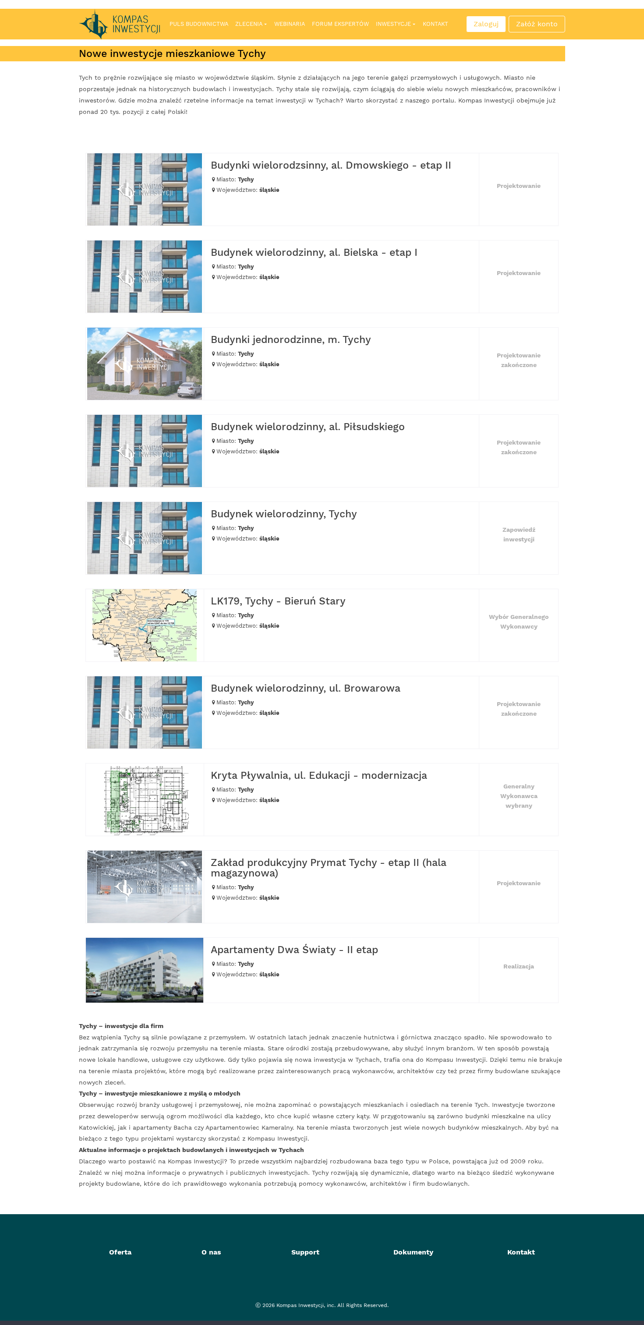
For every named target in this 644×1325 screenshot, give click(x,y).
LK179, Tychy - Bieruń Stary (278, 601)
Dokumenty (413, 1252)
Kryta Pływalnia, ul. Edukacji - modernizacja (319, 775)
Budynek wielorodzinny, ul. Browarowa (305, 688)
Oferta (120, 1252)
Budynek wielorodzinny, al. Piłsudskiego (308, 427)
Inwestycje (393, 24)
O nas (211, 1252)
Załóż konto (537, 24)
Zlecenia (248, 24)
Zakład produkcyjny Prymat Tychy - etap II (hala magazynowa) (328, 868)
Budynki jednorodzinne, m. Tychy (291, 340)
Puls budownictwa (199, 24)
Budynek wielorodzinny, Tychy (284, 514)
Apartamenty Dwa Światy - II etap (294, 950)
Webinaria (289, 24)
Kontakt (435, 24)
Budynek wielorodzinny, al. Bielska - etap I (314, 252)
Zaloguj (486, 24)
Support (305, 1252)
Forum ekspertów (340, 24)
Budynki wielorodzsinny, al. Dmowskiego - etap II (331, 165)
